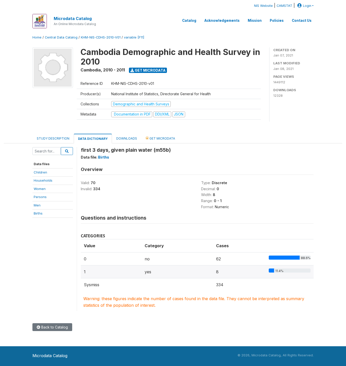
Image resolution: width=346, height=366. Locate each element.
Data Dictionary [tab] (93, 139)
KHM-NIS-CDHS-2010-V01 (101, 37)
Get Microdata (150, 70)
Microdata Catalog (73, 18)
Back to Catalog (54, 327)
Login (307, 6)
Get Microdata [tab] (162, 138)
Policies (277, 20)
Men (37, 205)
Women (40, 189)
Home (37, 37)
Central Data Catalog (61, 37)
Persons (40, 197)
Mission (255, 20)
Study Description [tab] (53, 138)
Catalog (189, 20)
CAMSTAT (284, 6)
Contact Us (302, 20)
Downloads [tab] (126, 138)
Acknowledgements (222, 20)
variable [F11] (134, 37)
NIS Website (263, 6)
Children (40, 172)
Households (43, 180)
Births (38, 213)
